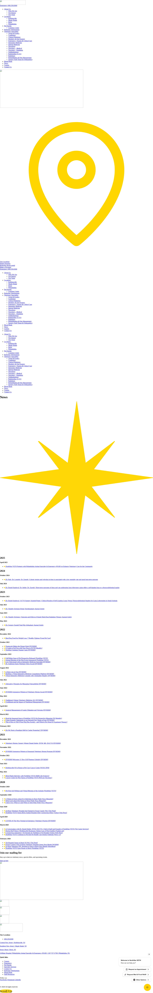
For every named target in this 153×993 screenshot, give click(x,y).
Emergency (8, 963)
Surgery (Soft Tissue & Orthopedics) (20, 59)
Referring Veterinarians (11, 30)
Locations (7, 16)
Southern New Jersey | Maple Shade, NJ (13, 946)
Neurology (11, 46)
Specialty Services (10, 967)
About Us (7, 9)
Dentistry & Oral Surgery (16, 39)
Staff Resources (9, 974)
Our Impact (12, 13)
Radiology (11, 56)
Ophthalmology (13, 52)
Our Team (11, 15)
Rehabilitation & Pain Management (19, 58)
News (6, 63)
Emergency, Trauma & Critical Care (20, 41)
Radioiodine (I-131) (14, 54)
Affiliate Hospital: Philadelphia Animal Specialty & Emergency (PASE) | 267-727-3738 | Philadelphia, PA (35, 953)
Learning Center (13, 28)
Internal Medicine (14, 44)
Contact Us (8, 67)
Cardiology (12, 35)
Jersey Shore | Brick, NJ (8, 950)
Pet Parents (7, 26)
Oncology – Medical (15, 48)
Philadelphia (12, 24)
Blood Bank (8, 61)
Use (84, 983)
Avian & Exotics (13, 33)
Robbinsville (12, 18)
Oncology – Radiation (15, 50)
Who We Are (12, 11)
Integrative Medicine (15, 43)
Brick (10, 22)
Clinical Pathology (14, 37)
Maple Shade (12, 20)
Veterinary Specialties (11, 31)
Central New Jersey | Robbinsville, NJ (12, 942)
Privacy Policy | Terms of (75, 983)
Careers (6, 65)
